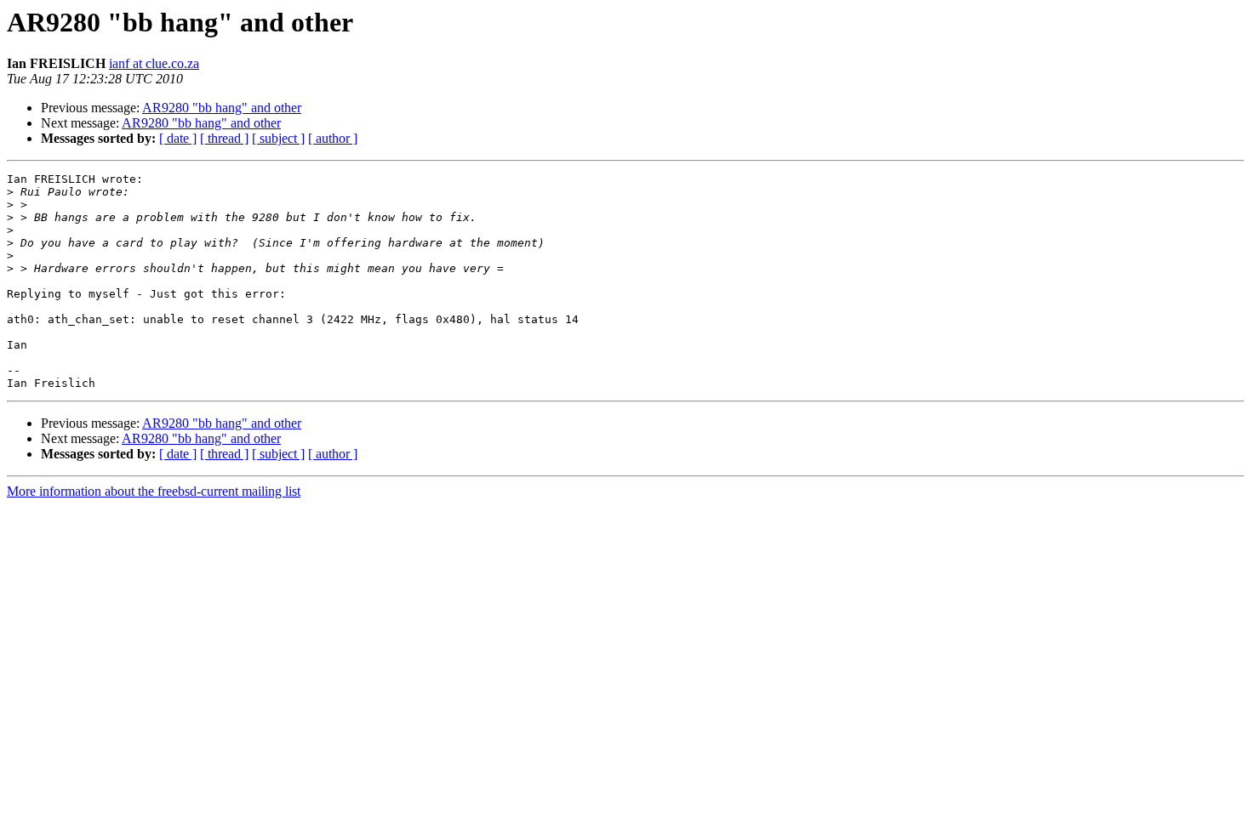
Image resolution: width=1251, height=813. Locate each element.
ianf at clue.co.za (154, 63)
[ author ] (332, 138)
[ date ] (178, 138)
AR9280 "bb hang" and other (221, 107)
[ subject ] (278, 138)
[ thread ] (224, 138)
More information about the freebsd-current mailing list (153, 491)
